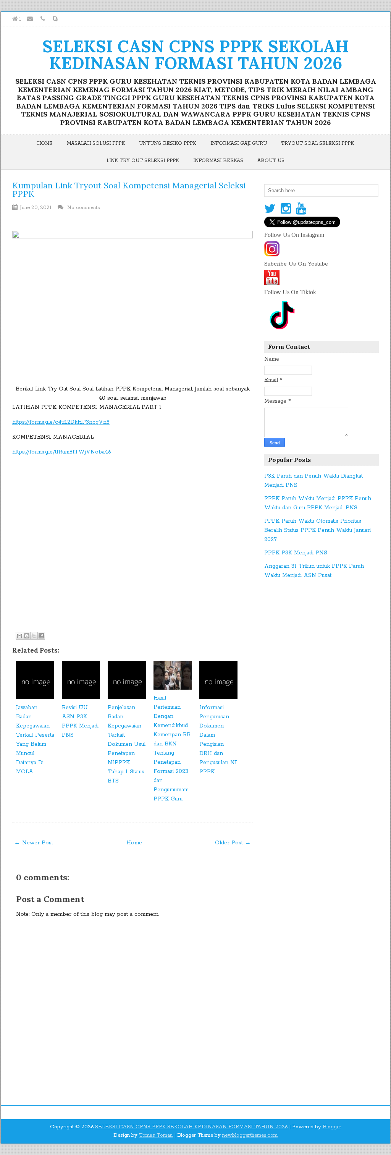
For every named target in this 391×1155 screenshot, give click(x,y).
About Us (270, 161)
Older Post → (233, 842)
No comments (84, 207)
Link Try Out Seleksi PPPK (143, 161)
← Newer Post (33, 842)
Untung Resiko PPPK (167, 143)
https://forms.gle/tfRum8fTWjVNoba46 (61, 452)
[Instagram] (286, 209)
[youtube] (272, 283)
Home (45, 143)
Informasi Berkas (218, 161)
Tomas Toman (156, 1135)
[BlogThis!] (27, 636)
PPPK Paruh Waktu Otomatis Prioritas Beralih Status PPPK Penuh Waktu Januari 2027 (317, 530)
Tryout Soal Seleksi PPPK (317, 143)
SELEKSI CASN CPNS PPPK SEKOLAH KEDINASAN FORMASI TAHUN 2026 (195, 55)
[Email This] (19, 636)
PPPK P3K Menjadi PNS (295, 552)
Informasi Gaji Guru (238, 143)
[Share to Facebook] (41, 636)
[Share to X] (34, 636)
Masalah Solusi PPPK (96, 143)
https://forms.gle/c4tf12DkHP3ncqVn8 (61, 422)
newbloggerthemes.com (250, 1135)
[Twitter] (270, 209)
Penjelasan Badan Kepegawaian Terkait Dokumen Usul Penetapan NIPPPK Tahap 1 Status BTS (126, 744)
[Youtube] (301, 209)
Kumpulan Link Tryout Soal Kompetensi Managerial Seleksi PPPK (129, 189)
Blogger (332, 1127)
